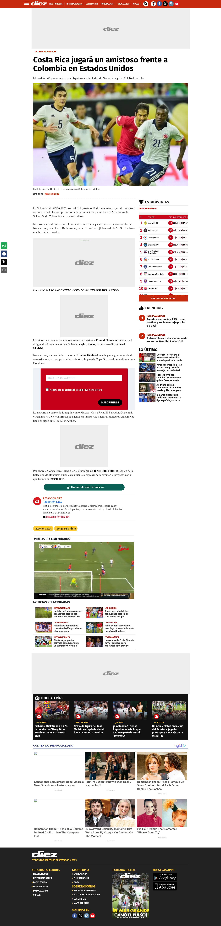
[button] (4, 245)
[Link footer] (44, 854)
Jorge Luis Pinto (66, 528)
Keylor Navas (44, 528)
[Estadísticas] (153, 3)
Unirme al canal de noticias (87, 487)
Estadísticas (157, 202)
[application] (84, 570)
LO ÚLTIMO (148, 350)
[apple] (171, 886)
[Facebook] (74, 915)
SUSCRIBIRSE (110, 402)
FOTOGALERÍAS (51, 698)
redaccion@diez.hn (57, 517)
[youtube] (92, 915)
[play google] (171, 877)
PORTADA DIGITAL (124, 870)
